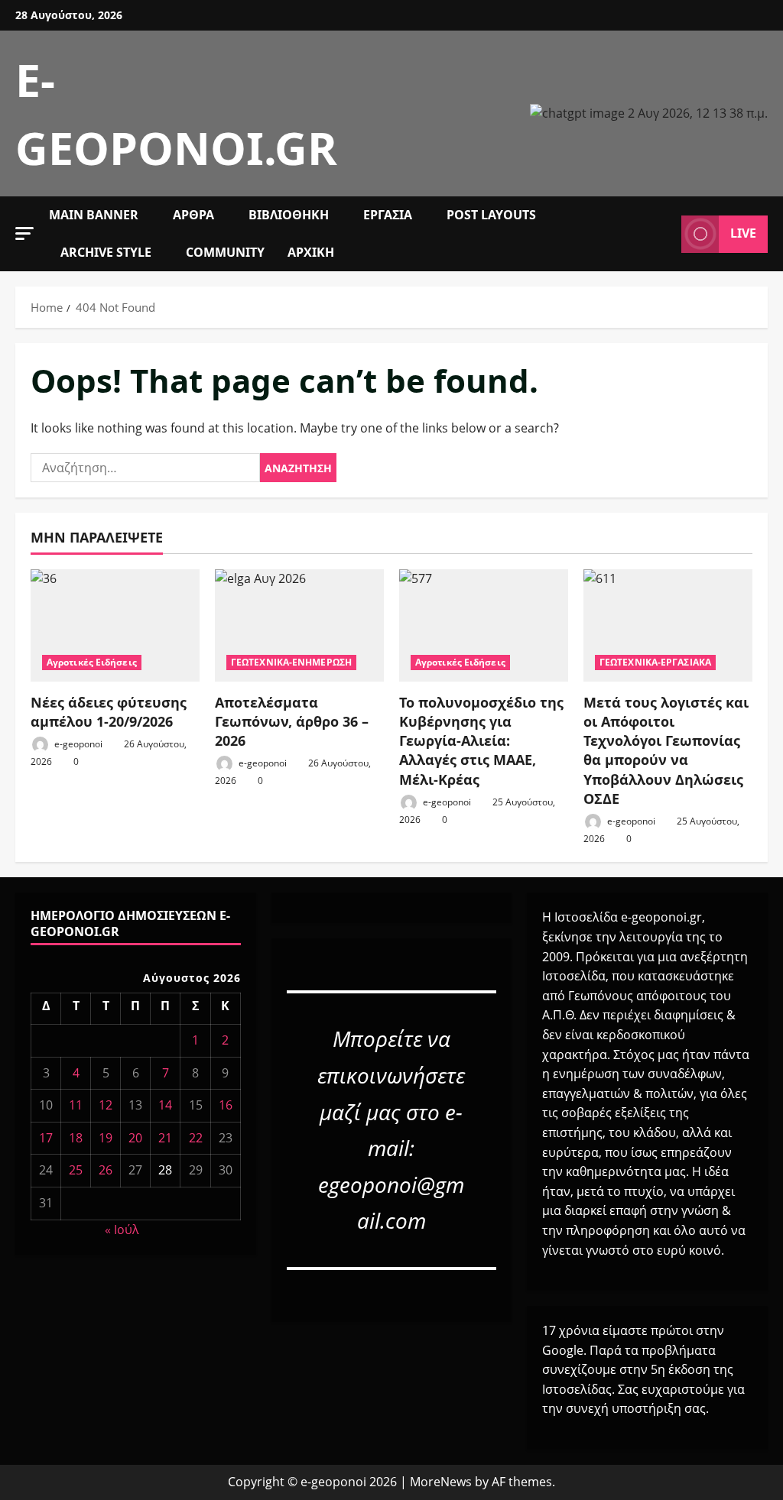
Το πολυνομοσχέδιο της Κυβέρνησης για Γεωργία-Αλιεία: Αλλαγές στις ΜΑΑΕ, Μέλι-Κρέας (481, 741)
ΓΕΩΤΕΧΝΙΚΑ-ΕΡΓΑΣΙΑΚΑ (655, 662)
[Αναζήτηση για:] (145, 467)
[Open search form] (665, 233)
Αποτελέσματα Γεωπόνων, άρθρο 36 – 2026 (292, 721)
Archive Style (105, 252)
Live (743, 233)
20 (135, 1137)
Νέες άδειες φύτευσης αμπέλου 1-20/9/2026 (109, 712)
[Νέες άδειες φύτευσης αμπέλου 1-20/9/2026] (115, 625)
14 (165, 1105)
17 (46, 1137)
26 (105, 1169)
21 (165, 1137)
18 (76, 1137)
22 (196, 1137)
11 (76, 1105)
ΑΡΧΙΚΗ (311, 252)
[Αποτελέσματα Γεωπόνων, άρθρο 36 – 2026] (299, 625)
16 (225, 1105)
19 (105, 1137)
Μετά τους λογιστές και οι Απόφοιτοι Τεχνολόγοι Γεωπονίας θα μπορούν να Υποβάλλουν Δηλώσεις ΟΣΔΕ (666, 750)
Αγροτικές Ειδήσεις (92, 662)
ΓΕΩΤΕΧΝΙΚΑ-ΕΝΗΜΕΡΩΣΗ (291, 662)
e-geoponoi (77, 743)
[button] (24, 233)
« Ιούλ (122, 1229)
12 (105, 1105)
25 (76, 1169)
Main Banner (93, 214)
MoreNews (441, 1481)
